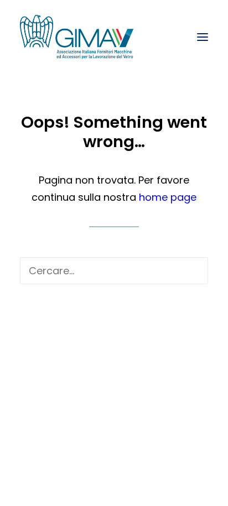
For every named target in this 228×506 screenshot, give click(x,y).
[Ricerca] (114, 270)
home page (167, 197)
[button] (202, 37)
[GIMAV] (76, 37)
